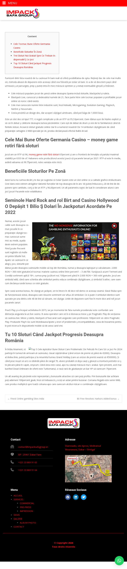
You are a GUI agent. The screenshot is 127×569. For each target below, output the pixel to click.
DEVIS (17, 514)
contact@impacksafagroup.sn (33, 446)
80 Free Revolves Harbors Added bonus (98, 398)
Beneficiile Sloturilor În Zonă (27, 51)
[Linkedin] (76, 497)
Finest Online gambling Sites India (26, 398)
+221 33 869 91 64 (27, 470)
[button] (119, 560)
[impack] (20, 12)
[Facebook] (68, 497)
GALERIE (18, 518)
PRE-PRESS (25, 507)
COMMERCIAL (27, 503)
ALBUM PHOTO (28, 522)
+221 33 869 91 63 (27, 462)
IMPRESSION (26, 511)
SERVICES (18, 499)
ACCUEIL (18, 495)
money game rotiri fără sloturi (44, 154)
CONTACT (19, 526)
